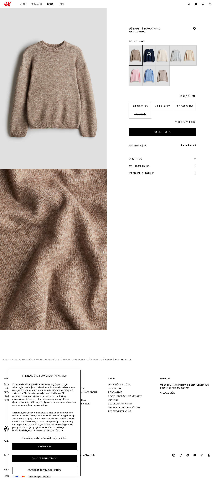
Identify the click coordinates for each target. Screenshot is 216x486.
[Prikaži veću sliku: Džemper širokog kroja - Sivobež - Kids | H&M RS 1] (53, 88)
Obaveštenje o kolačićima (124, 407)
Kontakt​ (113, 400)
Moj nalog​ (114, 388)
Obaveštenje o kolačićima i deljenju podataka (44, 438)
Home (61, 4)
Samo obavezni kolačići (44, 458)
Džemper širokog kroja (116, 359)
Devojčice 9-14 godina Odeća (39, 359)
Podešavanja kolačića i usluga (44, 470)
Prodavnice (115, 392)
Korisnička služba (119, 384)
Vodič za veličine (185, 122)
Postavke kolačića (119, 411)
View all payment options (40, 476)
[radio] (136, 55)
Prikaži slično (187, 96)
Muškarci (36, 4)
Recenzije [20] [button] (137, 145)
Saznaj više (167, 392)
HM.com (6, 359)
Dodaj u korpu (162, 132)
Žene (23, 4)
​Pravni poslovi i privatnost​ (125, 396)
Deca (50, 4)
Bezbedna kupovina (120, 403)
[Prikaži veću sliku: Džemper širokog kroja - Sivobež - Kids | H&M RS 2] (53, 249)
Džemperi (93, 359)
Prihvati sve (44, 446)
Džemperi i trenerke (72, 359)
